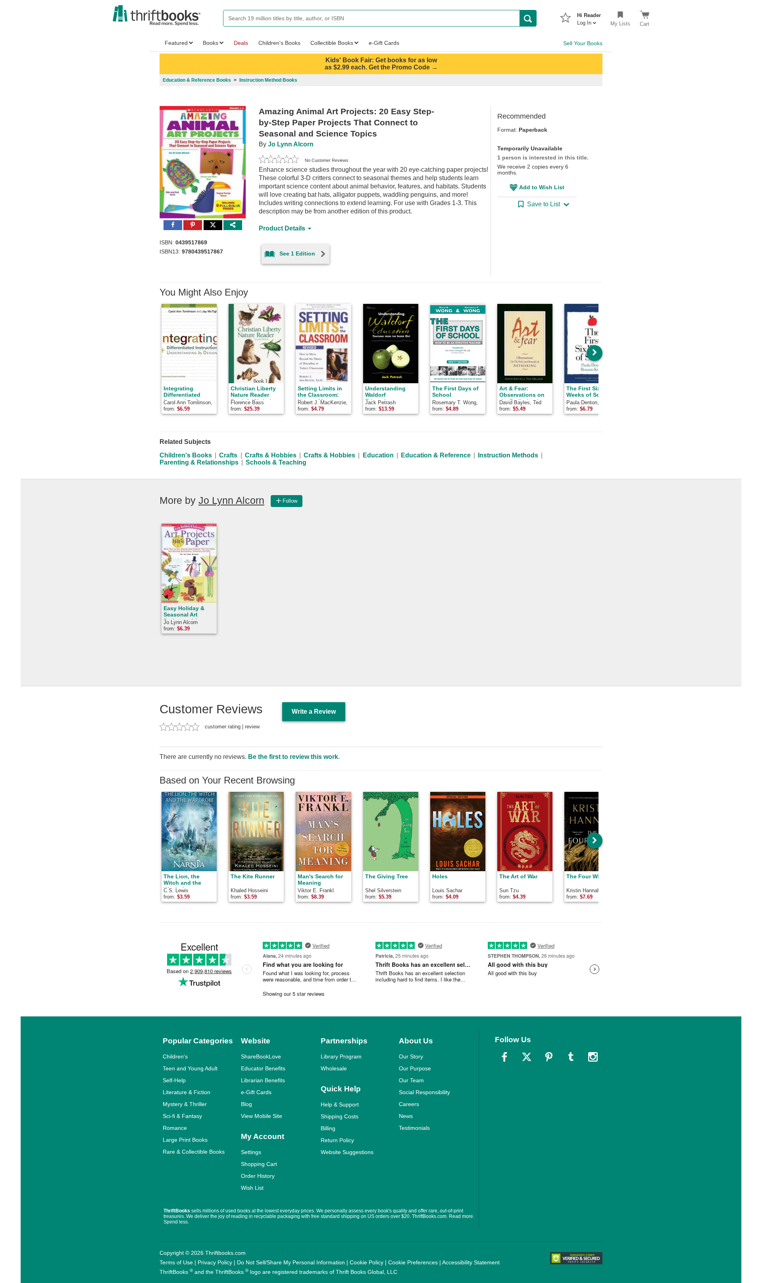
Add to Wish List (541, 187)
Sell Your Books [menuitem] (582, 43)
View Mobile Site (261, 1116)
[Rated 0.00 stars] (278, 160)
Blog (246, 1104)
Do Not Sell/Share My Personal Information (291, 1262)
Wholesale (334, 1068)
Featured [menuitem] (176, 43)
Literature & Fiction (186, 1092)
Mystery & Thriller (185, 1104)
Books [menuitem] (210, 43)
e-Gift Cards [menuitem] (384, 43)
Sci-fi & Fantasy (182, 1116)
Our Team (411, 1080)
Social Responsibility (424, 1092)
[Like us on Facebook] (504, 1056)
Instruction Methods (508, 455)
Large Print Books (185, 1140)
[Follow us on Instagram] (592, 1056)
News (406, 1116)
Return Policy (337, 1140)
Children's (175, 1056)
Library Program (341, 1056)
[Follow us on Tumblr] (570, 1056)
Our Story (411, 1056)
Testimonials (414, 1128)
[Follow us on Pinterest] (548, 1056)
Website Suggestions (347, 1152)
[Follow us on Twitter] (526, 1056)
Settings (251, 1152)
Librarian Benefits (263, 1080)
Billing (328, 1128)
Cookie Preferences (413, 1262)
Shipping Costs (339, 1116)
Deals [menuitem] (241, 43)
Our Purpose (415, 1068)
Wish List (252, 1188)
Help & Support (340, 1104)
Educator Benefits (263, 1068)
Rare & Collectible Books (194, 1152)
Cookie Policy (366, 1262)
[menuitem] (589, 17)
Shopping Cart (259, 1164)
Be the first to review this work (293, 756)
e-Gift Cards (256, 1092)
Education (378, 455)
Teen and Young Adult (190, 1068)
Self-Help (174, 1080)
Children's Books (186, 455)
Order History (258, 1176)
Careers (409, 1104)
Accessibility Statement (471, 1262)
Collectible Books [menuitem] (331, 43)
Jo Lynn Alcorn (291, 144)
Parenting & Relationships (199, 462)
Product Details (282, 228)
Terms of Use (176, 1262)
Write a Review (314, 711)
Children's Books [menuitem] (279, 43)
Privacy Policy (215, 1262)
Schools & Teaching (276, 462)
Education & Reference (436, 455)
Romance (175, 1128)
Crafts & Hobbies (270, 455)
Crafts (228, 455)
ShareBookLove (261, 1056)
